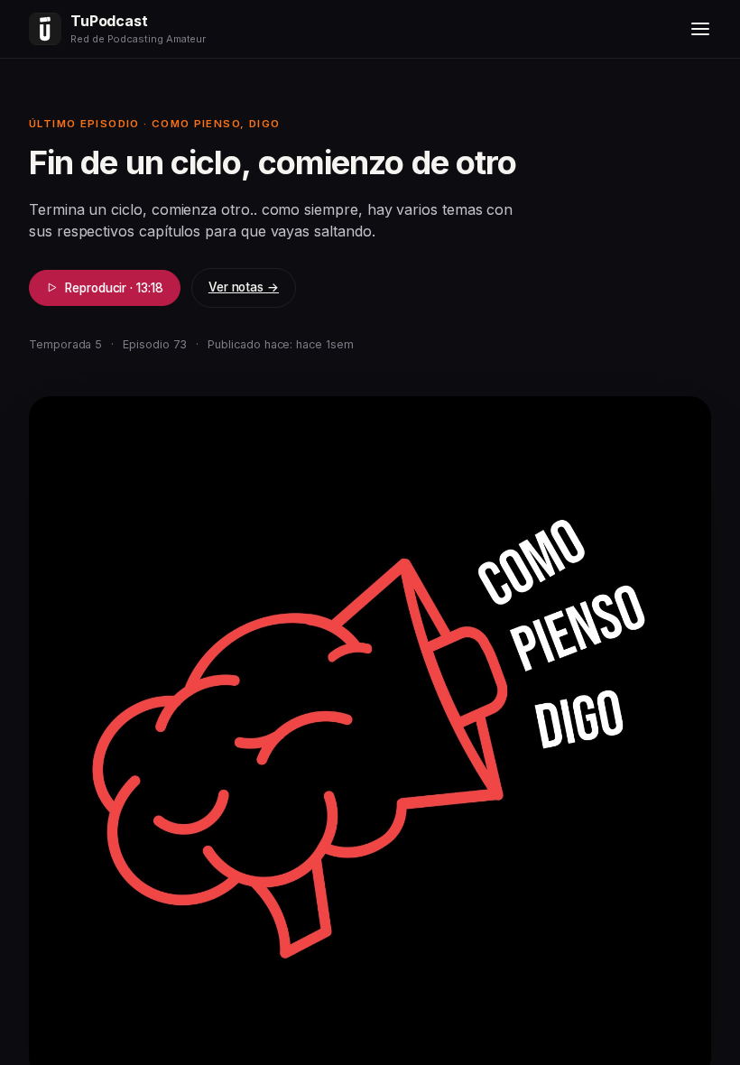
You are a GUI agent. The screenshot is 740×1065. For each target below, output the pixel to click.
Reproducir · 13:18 (114, 288)
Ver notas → (243, 287)
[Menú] (700, 29)
